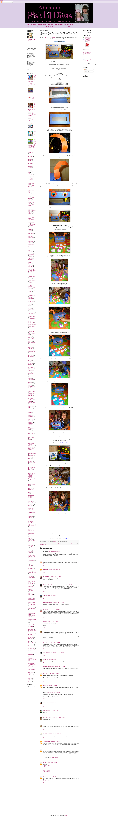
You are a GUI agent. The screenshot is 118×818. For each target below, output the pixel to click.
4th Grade (30, 159)
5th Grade (30, 162)
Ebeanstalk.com (31, 314)
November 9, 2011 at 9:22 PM (51, 659)
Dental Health (30, 300)
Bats (29, 250)
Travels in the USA (31, 652)
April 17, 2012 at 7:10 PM (60, 717)
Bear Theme (30, 253)
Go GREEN (30, 378)
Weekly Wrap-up (31, 663)
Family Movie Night (31, 342)
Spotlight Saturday (31, 590)
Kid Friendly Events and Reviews (31, 408)
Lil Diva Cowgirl (31, 447)
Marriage (29, 458)
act (28, 227)
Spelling (29, 587)
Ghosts (29, 372)
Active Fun (30, 229)
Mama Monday (30, 455)
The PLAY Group (31, 637)
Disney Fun (30, 304)
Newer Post (42, 806)
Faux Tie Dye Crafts (31, 351)
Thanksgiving (30, 629)
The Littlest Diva (31, 635)
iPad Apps (30, 401)
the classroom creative (47, 733)
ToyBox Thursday (31, 648)
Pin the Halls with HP (32, 525)
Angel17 (44, 776)
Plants (29, 527)
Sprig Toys (30, 593)
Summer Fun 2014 (31, 608)
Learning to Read (31, 437)
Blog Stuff (29, 262)
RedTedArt (45, 673)
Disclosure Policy (68, 24)
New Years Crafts (31, 502)
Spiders (29, 589)
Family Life (30, 341)
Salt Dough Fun (31, 568)
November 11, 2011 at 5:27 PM (54, 685)
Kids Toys (29, 420)
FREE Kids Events (31, 358)
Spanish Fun (30, 586)
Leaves (29, 439)
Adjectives (30, 230)
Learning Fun (30, 433)
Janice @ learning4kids (47, 602)
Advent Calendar (31, 233)
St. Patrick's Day (31, 599)
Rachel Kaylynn (46, 576)
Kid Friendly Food (31, 410)
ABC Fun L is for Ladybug (31, 193)
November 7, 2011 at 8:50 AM (53, 621)
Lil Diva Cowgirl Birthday (31, 449)
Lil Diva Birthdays (31, 445)
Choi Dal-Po (45, 762)
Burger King (30, 266)
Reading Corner (31, 560)
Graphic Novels (31, 379)
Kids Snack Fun (31, 419)
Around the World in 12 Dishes (31, 245)
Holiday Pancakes (31, 391)
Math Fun (29, 459)
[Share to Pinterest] (66, 541)
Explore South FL (31, 331)
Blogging (29, 263)
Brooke (44, 595)
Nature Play (30, 501)
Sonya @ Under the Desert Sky (49, 717)
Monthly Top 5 (30, 488)
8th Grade (30, 166)
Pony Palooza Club (31, 535)
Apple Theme (30, 241)
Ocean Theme (30, 505)
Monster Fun (63, 543)
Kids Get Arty (30, 418)
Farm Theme (30, 347)
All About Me (30, 236)
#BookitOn (50, 24)
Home (28, 24)
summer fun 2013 (31, 607)
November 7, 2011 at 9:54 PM (58, 652)
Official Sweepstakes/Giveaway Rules (35, 26)
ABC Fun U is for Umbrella (31, 213)
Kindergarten (58, 543)
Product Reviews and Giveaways (66, 26)
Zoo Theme (30, 681)
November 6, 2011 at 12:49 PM (54, 569)
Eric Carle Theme (31, 328)
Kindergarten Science (30, 424)
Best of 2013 (30, 258)
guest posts (30, 382)
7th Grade (30, 164)
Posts (86, 69)
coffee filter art (30, 284)
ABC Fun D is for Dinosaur (31, 181)
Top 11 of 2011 (30, 645)
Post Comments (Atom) (49, 808)
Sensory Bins (30, 576)
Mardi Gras (30, 457)
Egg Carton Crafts (31, 318)
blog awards (30, 259)
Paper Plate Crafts (31, 512)
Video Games (30, 658)
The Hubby (30, 634)
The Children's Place (32, 630)
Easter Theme (30, 313)
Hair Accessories (31, 383)
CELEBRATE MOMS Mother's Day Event (32, 271)
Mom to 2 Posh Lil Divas (31, 40)
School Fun (30, 571)
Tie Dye (29, 641)
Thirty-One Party (31, 640)
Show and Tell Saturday (30, 579)
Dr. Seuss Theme (31, 309)
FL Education (30, 356)
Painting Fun (30, 509)
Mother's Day (30, 489)
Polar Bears (30, 532)
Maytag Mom (30, 461)
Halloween (30, 385)
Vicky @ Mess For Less (47, 560)
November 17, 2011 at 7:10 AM (52, 710)
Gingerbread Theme (31, 373)
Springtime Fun (31, 598)
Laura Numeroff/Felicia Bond (31, 428)
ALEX (29, 234)
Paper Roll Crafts (31, 514)
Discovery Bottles (31, 302)
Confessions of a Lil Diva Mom (31, 288)
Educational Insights (31, 316)
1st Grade (30, 155)
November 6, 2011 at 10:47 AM (54, 551)
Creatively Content (46, 609)
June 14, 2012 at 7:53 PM (57, 733)
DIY (28, 305)
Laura (44, 702)
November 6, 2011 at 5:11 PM (67, 584)
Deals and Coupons (31, 295)
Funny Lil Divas (31, 366)
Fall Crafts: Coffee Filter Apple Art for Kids (32, 114)
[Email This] (61, 541)
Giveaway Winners (31, 375)
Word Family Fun (31, 672)
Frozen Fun (30, 360)
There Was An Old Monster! (49, 37)
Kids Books (54, 543)
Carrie (44, 631)
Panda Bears (30, 511)
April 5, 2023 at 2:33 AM (51, 776)
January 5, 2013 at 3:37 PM (55, 741)
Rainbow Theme (31, 555)
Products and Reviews (30, 552)
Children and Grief (31, 276)
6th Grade (30, 163)
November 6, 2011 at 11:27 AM (58, 560)
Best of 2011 (30, 256)
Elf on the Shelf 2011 (32, 326)
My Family (33, 24)
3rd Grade (30, 157)
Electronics (30, 321)
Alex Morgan (45, 749)
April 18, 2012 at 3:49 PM (57, 724)
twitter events (30, 654)
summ (29, 601)
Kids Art (29, 413)
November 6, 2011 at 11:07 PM (58, 602)
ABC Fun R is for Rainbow (31, 207)
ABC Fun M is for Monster (47, 543)
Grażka (44, 710)
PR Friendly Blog (59, 24)
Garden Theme (31, 367)
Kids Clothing (30, 416)
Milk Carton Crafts (31, 467)
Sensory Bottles (31, 577)
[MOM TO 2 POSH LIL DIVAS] (87, 60)
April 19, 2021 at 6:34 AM (52, 762)
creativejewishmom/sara (48, 666)
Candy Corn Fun (31, 269)
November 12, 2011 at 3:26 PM (54, 692)
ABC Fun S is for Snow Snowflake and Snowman (32, 210)
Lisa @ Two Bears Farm (47, 724)
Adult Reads (30, 232)
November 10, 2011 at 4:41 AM (53, 673)
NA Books (30, 497)
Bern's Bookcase (42, 24)
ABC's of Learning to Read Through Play (32, 225)
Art (28, 246)
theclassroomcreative (68, 734)
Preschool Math (74, 543)
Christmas (30, 278)
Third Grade (30, 638)
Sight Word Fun (43, 544)
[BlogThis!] (62, 541)
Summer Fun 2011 (31, 602)
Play (29, 529)
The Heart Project (31, 633)
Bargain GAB (45, 642)
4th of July (30, 160)
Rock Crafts (30, 565)
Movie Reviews (31, 491)
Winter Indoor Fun (31, 669)
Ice (28, 397)
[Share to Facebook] (64, 541)
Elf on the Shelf (31, 322)
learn (29, 432)
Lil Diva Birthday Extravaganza (31, 444)
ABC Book (30, 167)
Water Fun (30, 662)
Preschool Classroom (30, 539)
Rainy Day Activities (31, 556)
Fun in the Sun (30, 361)
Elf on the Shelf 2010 (32, 324)
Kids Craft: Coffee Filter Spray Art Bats (32, 119)
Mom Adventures (31, 471)
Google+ (1, 0)
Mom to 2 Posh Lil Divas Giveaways (31, 479)
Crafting (29, 291)
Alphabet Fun (30, 237)
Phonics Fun (30, 522)
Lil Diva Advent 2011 (32, 441)
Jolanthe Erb (45, 685)
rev (28, 564)
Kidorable (30, 412)
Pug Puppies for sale (54, 757)
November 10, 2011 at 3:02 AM (59, 666)
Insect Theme (30, 399)
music (29, 493)
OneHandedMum (46, 741)
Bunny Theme (30, 265)
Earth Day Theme (31, 312)
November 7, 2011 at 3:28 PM (54, 642)
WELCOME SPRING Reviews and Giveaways (32, 665)
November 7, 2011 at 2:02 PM (51, 631)
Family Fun (30, 337)
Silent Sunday (30, 585)
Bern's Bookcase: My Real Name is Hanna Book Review (32, 84)
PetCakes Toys (30, 521)
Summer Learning (31, 610)
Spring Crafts (30, 594)
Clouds (29, 282)
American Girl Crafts (31, 239)
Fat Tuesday (30, 348)
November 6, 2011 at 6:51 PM (51, 595)
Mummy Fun (30, 492)
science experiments (32, 572)
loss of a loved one (31, 450)
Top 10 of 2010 (30, 644)
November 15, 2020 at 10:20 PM (54, 749)
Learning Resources (32, 434)
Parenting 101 (30, 516)
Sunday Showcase (31, 621)
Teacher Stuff (30, 626)
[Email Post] (59, 541)
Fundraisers (30, 364)
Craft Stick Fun (30, 290)
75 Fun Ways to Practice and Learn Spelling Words (31, 99)
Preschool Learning (68, 543)
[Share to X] (63, 541)
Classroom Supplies (31, 280)
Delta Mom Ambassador (30, 298)
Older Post (77, 806)
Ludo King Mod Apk (46, 765)
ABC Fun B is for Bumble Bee (31, 174)
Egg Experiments (31, 320)
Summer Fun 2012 (31, 604)
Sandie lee (45, 621)
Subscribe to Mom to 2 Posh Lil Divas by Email (87, 53)
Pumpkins (30, 553)
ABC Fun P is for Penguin (31, 205)
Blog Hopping (30, 261)
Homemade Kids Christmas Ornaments (31, 394)
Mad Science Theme (32, 453)
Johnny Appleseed (31, 402)
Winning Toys (30, 668)
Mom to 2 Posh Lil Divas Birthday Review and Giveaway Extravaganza (31, 475)
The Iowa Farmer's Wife (47, 652)
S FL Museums (30, 566)
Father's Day (30, 350)
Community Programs (30, 286)
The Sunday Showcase (51, 26)
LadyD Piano (45, 569)
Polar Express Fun (31, 533)
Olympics (29, 506)
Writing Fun (30, 678)
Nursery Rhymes (31, 504)
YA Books (29, 679)
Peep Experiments (31, 519)
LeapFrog (30, 430)
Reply (44, 557)
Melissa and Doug (31, 462)
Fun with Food (30, 363)
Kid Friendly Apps (31, 406)
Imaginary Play (30, 398)
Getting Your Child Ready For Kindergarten (31, 369)
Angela (44, 659)
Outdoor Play (30, 508)
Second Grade (30, 574)
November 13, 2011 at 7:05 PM (51, 702)
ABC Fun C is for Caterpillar (31, 179)
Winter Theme (30, 670)
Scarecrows (30, 569)
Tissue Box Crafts (31, 642)
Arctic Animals (30, 242)
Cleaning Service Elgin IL (48, 780)
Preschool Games (31, 540)
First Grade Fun (31, 355)
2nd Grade (30, 156)
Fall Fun (29, 336)
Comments (87, 71)
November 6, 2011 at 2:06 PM (55, 576)
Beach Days (30, 251)
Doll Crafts (30, 308)
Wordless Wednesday (30, 674)
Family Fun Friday (31, 338)
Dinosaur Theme (31, 301)
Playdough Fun (31, 530)
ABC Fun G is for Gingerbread (31, 188)
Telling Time (30, 627)
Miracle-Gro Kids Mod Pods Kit (31, 469)
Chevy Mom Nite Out (32, 274)
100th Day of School (31, 152)
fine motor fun (30, 353)
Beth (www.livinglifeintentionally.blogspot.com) (52, 584)
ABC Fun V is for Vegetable (31, 216)
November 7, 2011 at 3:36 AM (56, 609)
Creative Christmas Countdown (31, 293)
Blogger (65, 815)
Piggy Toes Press (31, 524)
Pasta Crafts (30, 517)
